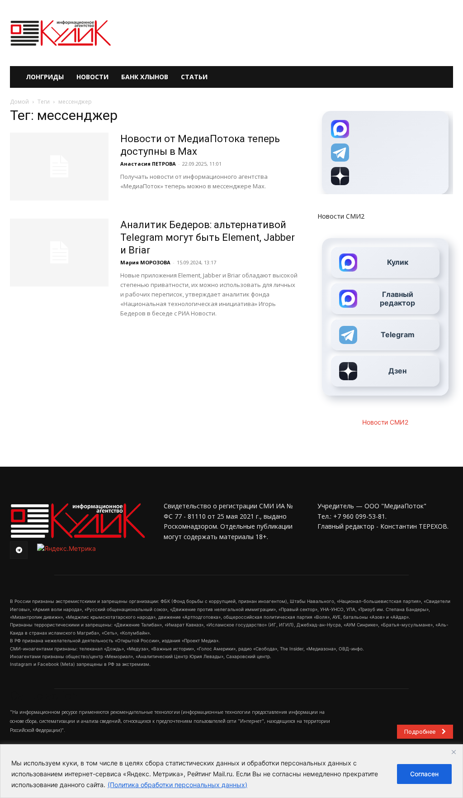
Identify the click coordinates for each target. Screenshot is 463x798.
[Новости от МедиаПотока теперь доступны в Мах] (59, 167)
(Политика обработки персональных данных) (177, 784)
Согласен (424, 774)
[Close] (453, 751)
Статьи (194, 76)
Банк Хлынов (144, 76)
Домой (19, 101)
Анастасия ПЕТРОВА (148, 163)
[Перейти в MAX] (385, 129)
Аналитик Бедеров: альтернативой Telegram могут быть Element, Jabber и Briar (207, 237)
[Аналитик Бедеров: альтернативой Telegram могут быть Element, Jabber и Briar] (59, 253)
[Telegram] (19, 550)
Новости (92, 76)
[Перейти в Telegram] (385, 152)
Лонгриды (45, 76)
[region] (231, 771)
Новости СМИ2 (340, 216)
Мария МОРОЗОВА (145, 262)
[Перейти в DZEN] (385, 176)
